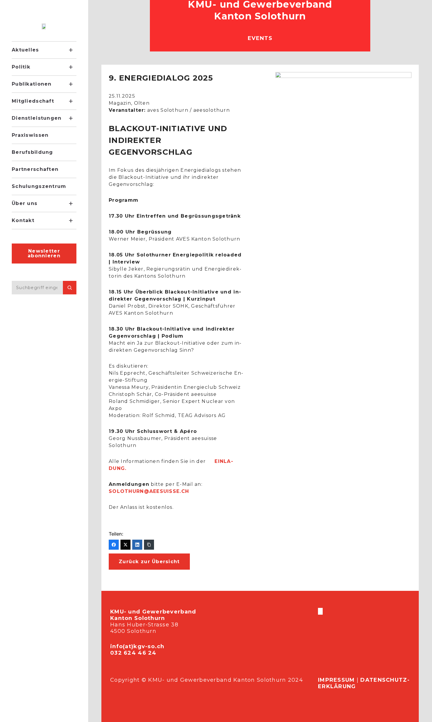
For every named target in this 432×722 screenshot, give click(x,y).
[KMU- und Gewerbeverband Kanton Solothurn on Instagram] (321, 611)
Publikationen (32, 84)
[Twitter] (125, 545)
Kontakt (23, 220)
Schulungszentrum (39, 186)
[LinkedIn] (137, 545)
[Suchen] (69, 287)
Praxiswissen (30, 135)
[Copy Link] (149, 545)
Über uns (24, 203)
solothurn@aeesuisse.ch (149, 491)
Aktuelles (25, 50)
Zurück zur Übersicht (149, 561)
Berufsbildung (32, 152)
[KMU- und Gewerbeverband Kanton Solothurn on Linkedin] (322, 611)
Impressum (336, 680)
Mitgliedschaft (33, 101)
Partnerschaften (35, 169)
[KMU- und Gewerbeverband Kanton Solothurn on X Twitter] (319, 611)
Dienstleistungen (36, 118)
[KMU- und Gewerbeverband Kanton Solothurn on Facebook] (318, 611)
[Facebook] (114, 545)
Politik (21, 67)
